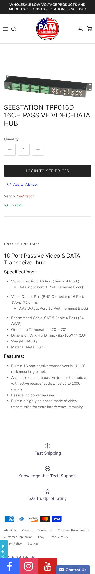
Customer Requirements (73, 530)
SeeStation (26, 196)
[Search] (16, 29)
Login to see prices (47, 170)
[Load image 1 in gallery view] (47, 87)
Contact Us (45, 530)
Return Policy (13, 543)
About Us (10, 530)
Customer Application (18, 537)
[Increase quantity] (38, 150)
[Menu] (5, 29)
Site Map (32, 543)
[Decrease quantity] (10, 150)
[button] (22, 184)
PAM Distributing (26, 557)
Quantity (11, 139)
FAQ (41, 537)
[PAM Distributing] (47, 29)
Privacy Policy (59, 537)
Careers (27, 530)
